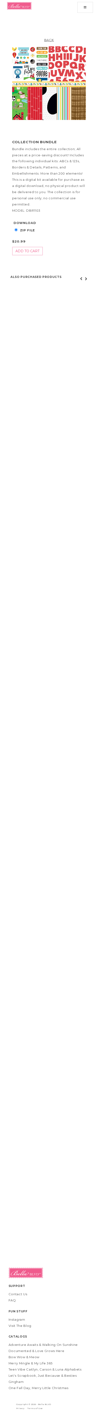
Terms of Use (35, 1408)
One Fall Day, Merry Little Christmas (39, 1388)
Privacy (20, 1408)
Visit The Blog (20, 1326)
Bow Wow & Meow (24, 1357)
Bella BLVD (44, 1404)
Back (49, 40)
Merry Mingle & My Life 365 (31, 1363)
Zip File (27, 230)
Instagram (17, 1319)
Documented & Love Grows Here (36, 1351)
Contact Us (18, 1294)
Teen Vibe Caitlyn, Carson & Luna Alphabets (45, 1369)
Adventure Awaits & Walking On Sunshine (43, 1345)
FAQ (12, 1300)
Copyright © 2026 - (27, 1404)
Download (25, 223)
